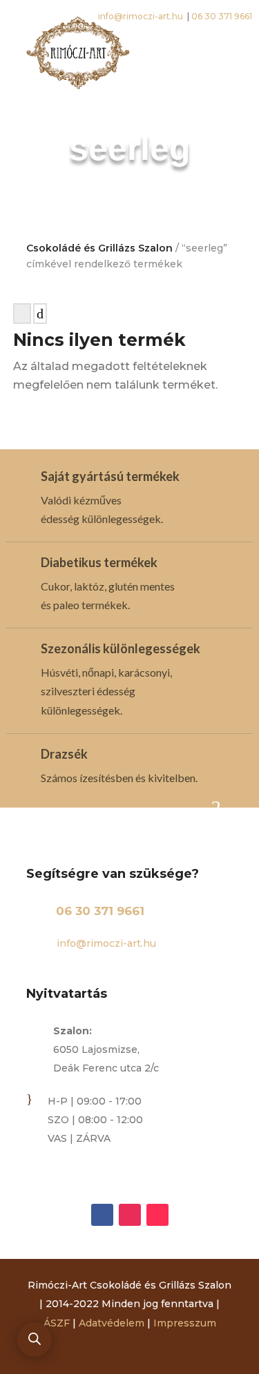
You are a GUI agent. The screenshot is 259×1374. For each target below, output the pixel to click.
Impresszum (184, 1323)
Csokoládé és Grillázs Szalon (99, 248)
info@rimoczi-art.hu (105, 943)
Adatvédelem (111, 1323)
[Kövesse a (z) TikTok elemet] (157, 1215)
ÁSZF (57, 1323)
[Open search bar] (34, 1339)
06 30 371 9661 (100, 911)
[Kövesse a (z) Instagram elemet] (130, 1215)
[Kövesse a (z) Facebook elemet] (102, 1215)
